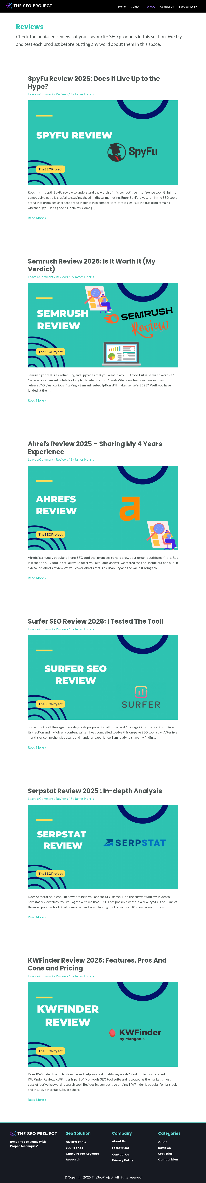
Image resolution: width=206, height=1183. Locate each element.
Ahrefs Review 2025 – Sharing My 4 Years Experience (95, 447)
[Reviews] (164, 1148)
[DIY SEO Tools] (76, 1142)
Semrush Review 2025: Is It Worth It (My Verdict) (91, 265)
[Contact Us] (120, 1154)
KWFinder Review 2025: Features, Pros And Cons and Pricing (97, 964)
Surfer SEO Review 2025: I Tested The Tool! (96, 621)
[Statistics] (165, 1154)
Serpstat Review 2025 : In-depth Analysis (95, 790)
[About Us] (119, 1141)
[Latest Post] (120, 1148)
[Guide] (162, 1142)
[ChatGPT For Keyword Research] (84, 1156)
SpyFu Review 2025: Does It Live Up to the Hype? (94, 82)
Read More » (37, 218)
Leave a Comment (40, 94)
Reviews (62, 94)
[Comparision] (168, 1159)
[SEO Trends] (74, 1148)
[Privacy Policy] (122, 1160)
